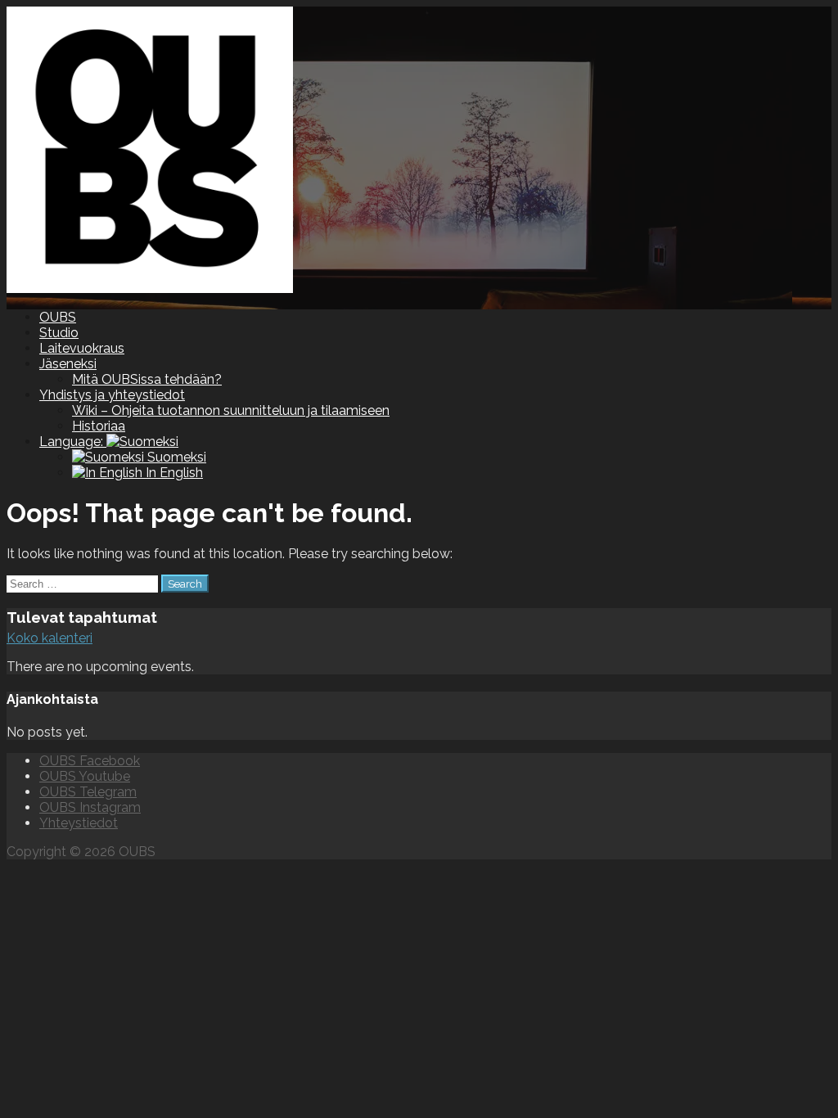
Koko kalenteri (49, 638)
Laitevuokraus (81, 348)
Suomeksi (175, 457)
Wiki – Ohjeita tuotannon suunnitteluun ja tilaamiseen (231, 410)
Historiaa (98, 426)
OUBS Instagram (90, 807)
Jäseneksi (68, 364)
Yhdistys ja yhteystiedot (112, 395)
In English (172, 472)
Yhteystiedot (78, 823)
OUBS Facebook (89, 761)
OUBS (57, 317)
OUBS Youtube (84, 776)
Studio (59, 332)
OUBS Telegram (88, 792)
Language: (72, 441)
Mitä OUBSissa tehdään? (147, 379)
